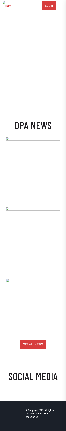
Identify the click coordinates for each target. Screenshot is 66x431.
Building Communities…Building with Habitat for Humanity (30, 319)
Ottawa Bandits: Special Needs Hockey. (30, 265)
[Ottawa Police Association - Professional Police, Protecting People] (7, 5)
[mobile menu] (61, 5)
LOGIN (49, 5)
